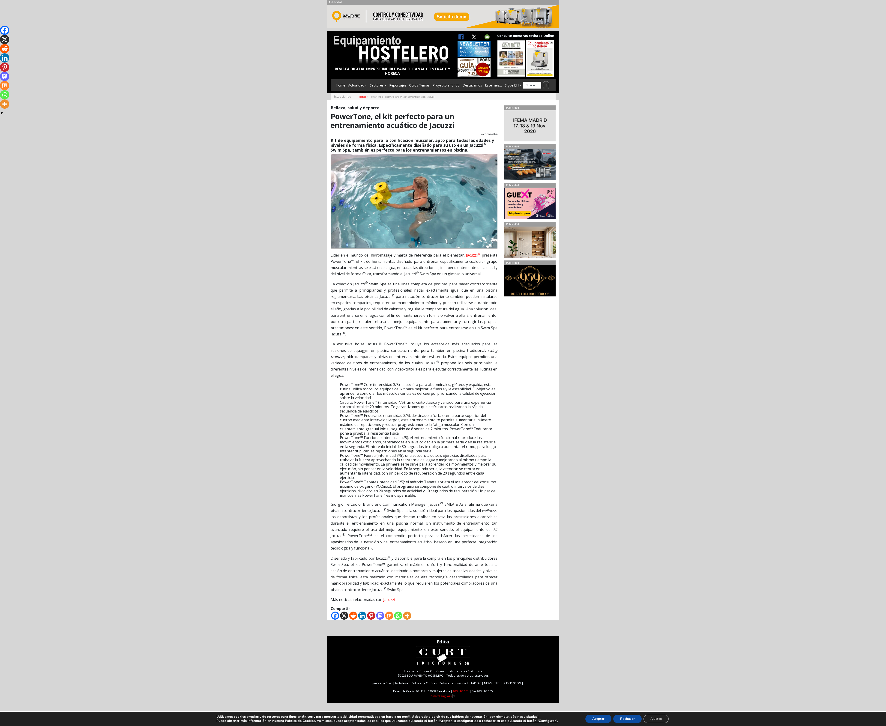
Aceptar (598, 719)
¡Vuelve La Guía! (382, 683)
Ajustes (656, 719)
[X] (344, 616)
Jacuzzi (473, 255)
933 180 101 (461, 691)
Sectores (376, 85)
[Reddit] (353, 616)
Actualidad (356, 85)
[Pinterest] (371, 616)
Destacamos (472, 85)
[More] (407, 616)
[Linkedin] (362, 616)
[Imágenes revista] (443, 17)
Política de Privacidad (454, 683)
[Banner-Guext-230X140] (529, 204)
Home (340, 85)
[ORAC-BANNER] (529, 243)
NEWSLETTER (492, 683)
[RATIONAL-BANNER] (529, 165)
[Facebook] (335, 616)
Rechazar (627, 719)
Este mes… (493, 85)
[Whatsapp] (398, 616)
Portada (362, 97)
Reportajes (397, 85)
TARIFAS (476, 683)
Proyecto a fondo (446, 85)
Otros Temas (419, 85)
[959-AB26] (529, 281)
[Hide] (2, 113)
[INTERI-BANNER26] (529, 126)
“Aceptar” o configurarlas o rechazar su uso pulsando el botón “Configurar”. (498, 721)
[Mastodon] (380, 616)
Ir (546, 85)
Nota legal (402, 683)
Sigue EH (512, 85)
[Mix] (389, 616)
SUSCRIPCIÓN (512, 683)
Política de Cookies (424, 683)
